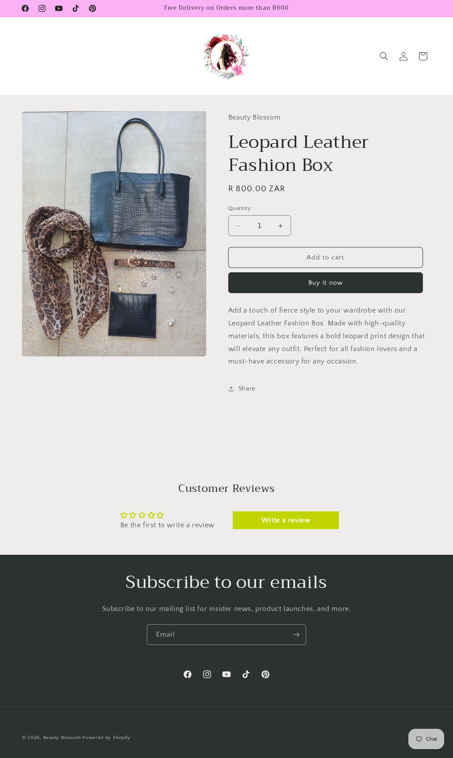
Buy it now (325, 282)
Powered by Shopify (106, 737)
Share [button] (246, 388)
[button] (384, 56)
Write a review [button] (285, 520)
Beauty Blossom (62, 737)
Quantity (239, 208)
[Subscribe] (296, 634)
